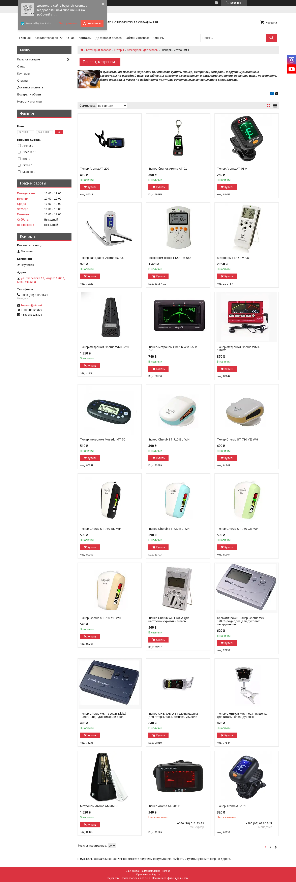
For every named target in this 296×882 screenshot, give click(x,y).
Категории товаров (98, 50)
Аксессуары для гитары (142, 50)
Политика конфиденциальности (170, 878)
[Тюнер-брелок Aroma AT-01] (178, 139)
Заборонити (68, 23)
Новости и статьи (29, 101)
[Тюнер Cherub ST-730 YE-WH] (109, 588)
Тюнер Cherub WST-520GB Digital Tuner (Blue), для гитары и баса (103, 715)
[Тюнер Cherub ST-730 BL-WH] (178, 499)
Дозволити (92, 23)
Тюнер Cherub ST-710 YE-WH (237, 439)
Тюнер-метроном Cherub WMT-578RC (239, 348)
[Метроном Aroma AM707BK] (109, 776)
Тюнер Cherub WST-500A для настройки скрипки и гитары (168, 619)
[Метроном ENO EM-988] (246, 228)
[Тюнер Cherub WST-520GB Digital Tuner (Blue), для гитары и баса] (109, 684)
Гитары (119, 50)
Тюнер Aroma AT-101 (231, 806)
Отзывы (158, 37)
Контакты (85, 37)
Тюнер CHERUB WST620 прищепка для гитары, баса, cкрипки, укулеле (173, 715)
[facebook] (272, 94)
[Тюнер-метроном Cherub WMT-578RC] (246, 317)
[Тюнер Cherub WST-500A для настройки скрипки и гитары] (178, 588)
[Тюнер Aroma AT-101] (246, 776)
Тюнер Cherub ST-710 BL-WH (168, 439)
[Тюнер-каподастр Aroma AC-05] (109, 228)
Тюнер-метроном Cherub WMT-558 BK (172, 348)
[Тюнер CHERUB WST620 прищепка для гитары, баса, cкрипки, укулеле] (178, 684)
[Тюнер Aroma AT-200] (109, 139)
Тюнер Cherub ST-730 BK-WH (100, 528)
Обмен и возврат (137, 37)
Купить (92, 187)
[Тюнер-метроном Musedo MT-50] (109, 410)
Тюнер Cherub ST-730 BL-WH (168, 528)
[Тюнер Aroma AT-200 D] (178, 776)
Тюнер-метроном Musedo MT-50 (102, 439)
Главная (25, 37)
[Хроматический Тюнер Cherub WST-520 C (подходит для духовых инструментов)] (246, 588)
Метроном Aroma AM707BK (99, 806)
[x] (276, 94)
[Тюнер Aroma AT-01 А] (246, 139)
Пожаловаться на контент (135, 878)
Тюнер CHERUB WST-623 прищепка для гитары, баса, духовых (242, 715)
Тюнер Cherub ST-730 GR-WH (237, 528)
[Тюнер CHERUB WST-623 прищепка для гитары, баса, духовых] (246, 684)
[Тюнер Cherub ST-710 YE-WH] (246, 410)
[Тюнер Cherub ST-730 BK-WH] (109, 499)
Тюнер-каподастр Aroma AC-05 (102, 257)
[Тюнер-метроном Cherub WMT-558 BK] (178, 317)
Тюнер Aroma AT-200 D (164, 806)
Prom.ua (165, 871)
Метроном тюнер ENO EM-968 (169, 257)
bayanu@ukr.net (31, 305)
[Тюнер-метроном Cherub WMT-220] (109, 317)
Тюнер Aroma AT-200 (94, 168)
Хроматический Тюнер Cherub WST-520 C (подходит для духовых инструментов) (242, 621)
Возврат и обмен (29, 94)
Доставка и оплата (108, 37)
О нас (70, 37)
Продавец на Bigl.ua (148, 874)
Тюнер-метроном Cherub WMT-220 (104, 347)
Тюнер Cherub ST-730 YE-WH (100, 618)
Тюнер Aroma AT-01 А (232, 168)
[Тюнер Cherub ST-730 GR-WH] (246, 499)
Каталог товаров (46, 37)
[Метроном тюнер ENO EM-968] (178, 228)
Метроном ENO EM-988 (233, 257)
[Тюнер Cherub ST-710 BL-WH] (178, 410)
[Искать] (271, 38)
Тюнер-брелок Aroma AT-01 (167, 168)
